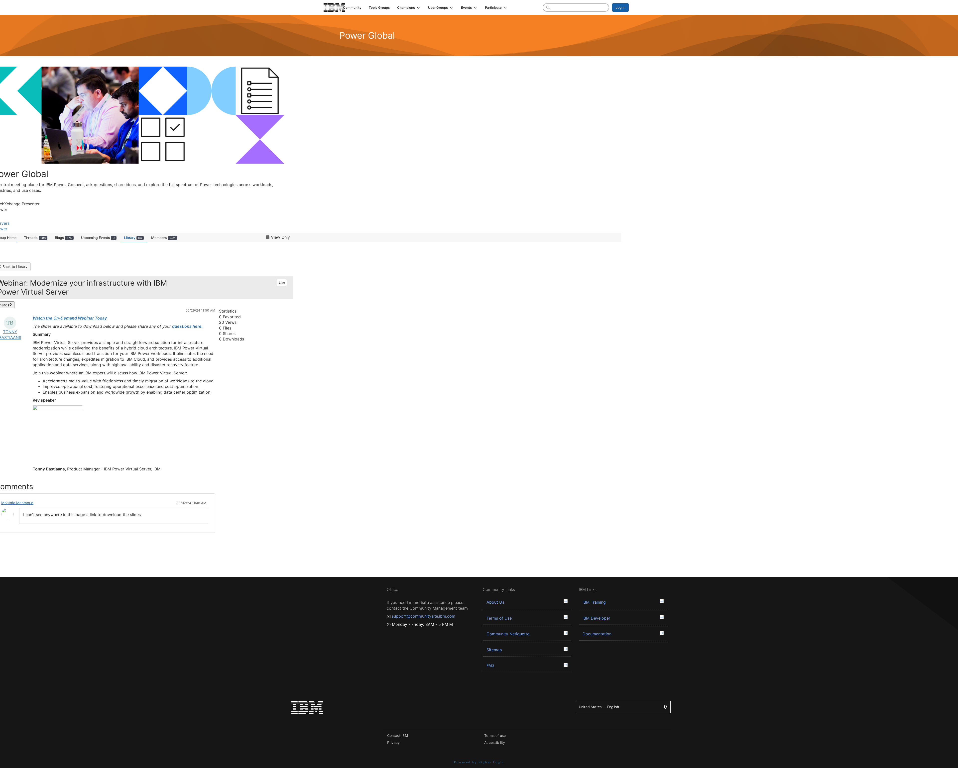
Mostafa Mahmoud (17, 503)
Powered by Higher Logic (479, 762)
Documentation (597, 633)
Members (163, 237)
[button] (408, 7)
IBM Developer (596, 618)
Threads (35, 237)
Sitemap (494, 649)
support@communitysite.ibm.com (423, 616)
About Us (495, 602)
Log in (620, 7)
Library (133, 237)
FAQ (490, 665)
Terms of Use (499, 618)
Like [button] (282, 282)
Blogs (63, 237)
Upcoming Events (98, 237)
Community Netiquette (507, 633)
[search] (548, 7)
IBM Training (594, 602)
